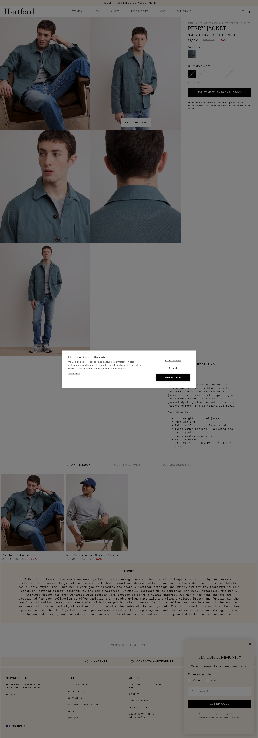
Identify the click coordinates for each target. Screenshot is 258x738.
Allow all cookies (173, 377)
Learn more (74, 373)
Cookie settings (173, 360)
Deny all (173, 368)
